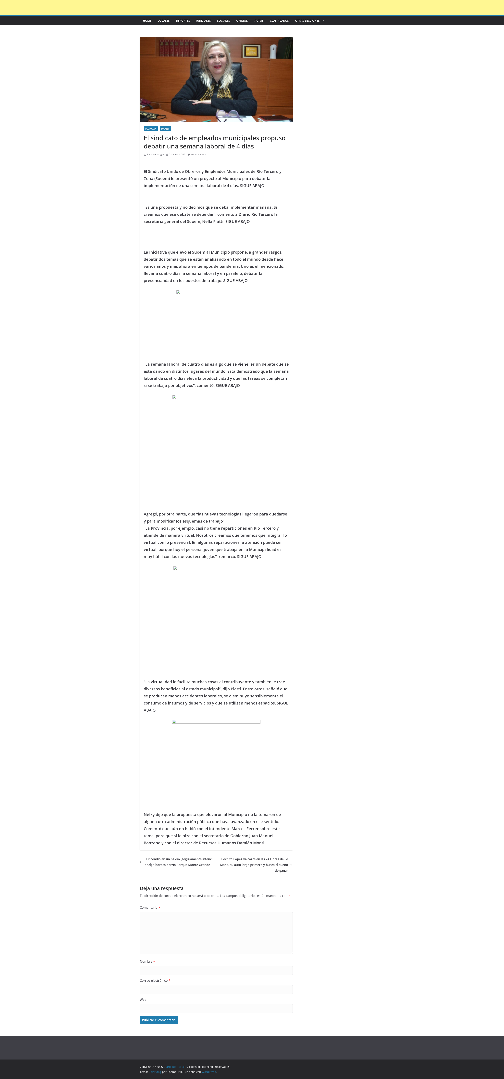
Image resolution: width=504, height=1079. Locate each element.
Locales (164, 20)
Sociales (223, 20)
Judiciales (203, 20)
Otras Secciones (307, 20)
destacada (150, 128)
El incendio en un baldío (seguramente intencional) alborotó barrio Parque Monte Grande (178, 862)
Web (143, 999)
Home (147, 20)
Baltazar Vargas (155, 154)
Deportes (183, 20)
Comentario (150, 907)
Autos (259, 20)
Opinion (242, 20)
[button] (322, 20)
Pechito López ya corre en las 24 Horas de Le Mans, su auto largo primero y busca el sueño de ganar (254, 865)
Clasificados (279, 20)
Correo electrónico (155, 980)
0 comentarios (199, 154)
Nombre (147, 961)
